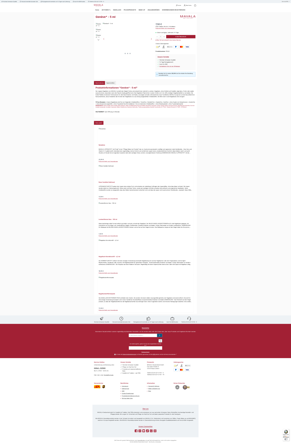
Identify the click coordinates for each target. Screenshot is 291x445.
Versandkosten (141, 440)
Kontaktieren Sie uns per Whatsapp (169, 66)
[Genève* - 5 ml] (127, 39)
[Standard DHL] (97, 386)
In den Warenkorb (181, 36)
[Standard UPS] (103, 386)
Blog (149, 391)
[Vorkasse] (158, 47)
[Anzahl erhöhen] (164, 36)
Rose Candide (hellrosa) (107, 182)
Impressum (125, 386)
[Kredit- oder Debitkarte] (184, 47)
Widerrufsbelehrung (154, 388)
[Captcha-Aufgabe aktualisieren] (160, 340)
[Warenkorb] (195, 5)
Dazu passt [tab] (98, 123)
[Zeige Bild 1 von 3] (125, 53)
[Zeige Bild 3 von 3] (130, 53)
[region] (124, 39)
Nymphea (102, 145)
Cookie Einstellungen (128, 393)
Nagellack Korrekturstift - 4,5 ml (109, 256)
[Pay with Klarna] (163, 47)
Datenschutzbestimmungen (129, 354)
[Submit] (159, 335)
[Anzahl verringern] (157, 36)
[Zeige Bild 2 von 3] (127, 53)
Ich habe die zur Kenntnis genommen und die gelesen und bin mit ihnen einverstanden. (146, 354)
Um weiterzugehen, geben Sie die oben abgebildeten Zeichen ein (145, 344)
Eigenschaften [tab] (110, 83)
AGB (154, 354)
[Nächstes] (151, 39)
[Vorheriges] (104, 39)
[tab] (99, 83)
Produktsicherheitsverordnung (130, 396)
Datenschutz (125, 388)
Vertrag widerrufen (127, 398)
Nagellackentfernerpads (107, 294)
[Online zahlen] (170, 47)
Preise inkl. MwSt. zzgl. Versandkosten (165, 28)
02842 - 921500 (99, 368)
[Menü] (288, 430)
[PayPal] (176, 47)
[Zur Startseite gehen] (98, 5)
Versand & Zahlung (153, 386)
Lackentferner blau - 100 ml (108, 219)
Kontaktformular (108, 375)
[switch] (286, 439)
